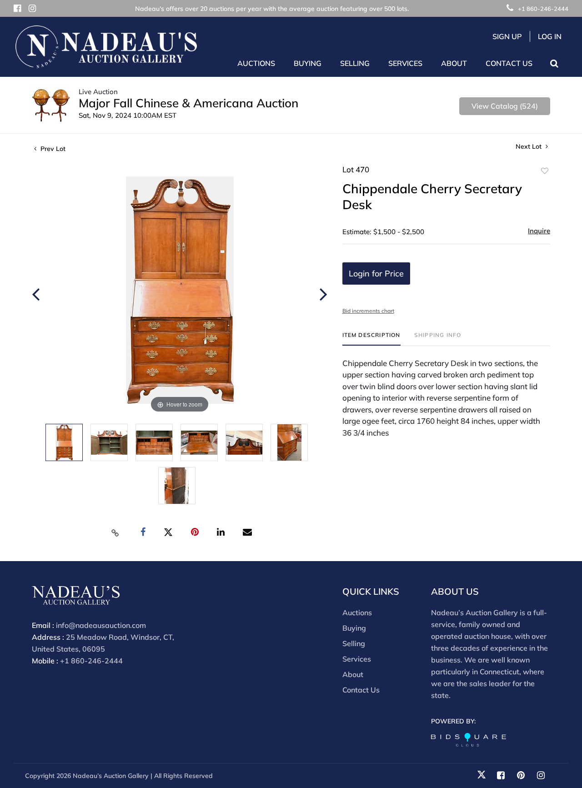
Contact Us (509, 63)
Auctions (357, 612)
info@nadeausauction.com (101, 625)
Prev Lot (52, 149)
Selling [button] (355, 63)
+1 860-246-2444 (543, 8)
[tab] (371, 338)
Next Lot (529, 147)
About (352, 674)
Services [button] (405, 63)
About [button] (454, 63)
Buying (354, 627)
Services (356, 658)
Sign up (507, 36)
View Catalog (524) (505, 105)
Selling (353, 643)
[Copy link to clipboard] (115, 532)
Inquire (539, 230)
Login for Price (376, 273)
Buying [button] (307, 63)
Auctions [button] (256, 63)
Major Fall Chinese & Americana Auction (188, 102)
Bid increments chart (368, 310)
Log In (550, 36)
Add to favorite (544, 171)
